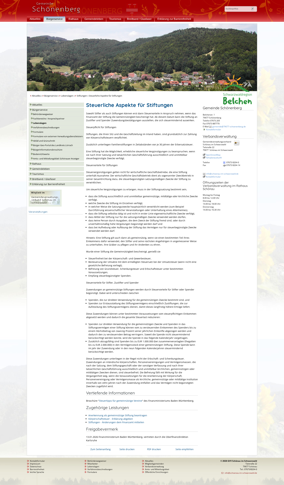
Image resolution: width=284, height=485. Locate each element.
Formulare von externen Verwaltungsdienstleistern (58, 136)
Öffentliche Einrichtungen (156, 472)
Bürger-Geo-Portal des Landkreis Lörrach (53, 145)
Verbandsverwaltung (154, 466)
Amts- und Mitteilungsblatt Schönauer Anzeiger (56, 158)
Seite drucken (127, 449)
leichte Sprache (37, 472)
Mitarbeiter (92, 463)
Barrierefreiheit (37, 469)
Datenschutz (35, 466)
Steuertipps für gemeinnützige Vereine (120, 400)
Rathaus (73, 19)
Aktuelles (35, 19)
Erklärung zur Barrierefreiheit (174, 19)
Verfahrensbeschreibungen (46, 127)
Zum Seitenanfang (100, 449)
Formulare (38, 132)
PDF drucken (154, 449)
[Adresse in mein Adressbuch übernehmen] (237, 145)
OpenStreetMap (213, 154)
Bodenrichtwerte (41, 154)
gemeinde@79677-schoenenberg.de (229, 126)
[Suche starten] (252, 8)
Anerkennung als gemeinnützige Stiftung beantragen (117, 415)
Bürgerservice (54, 19)
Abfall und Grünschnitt (44, 140)
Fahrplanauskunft (214, 157)
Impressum (35, 463)
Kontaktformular (213, 129)
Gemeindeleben (93, 19)
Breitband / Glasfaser (139, 19)
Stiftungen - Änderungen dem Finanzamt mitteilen (116, 422)
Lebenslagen (67, 95)
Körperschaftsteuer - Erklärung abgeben (110, 418)
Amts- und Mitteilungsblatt (157, 469)
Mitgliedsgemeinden (154, 463)
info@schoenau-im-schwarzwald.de (222, 173)
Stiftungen (82, 95)
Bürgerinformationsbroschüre (47, 149)
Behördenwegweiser (43, 114)
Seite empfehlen (185, 449)
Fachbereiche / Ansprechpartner (48, 118)
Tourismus (115, 19)
